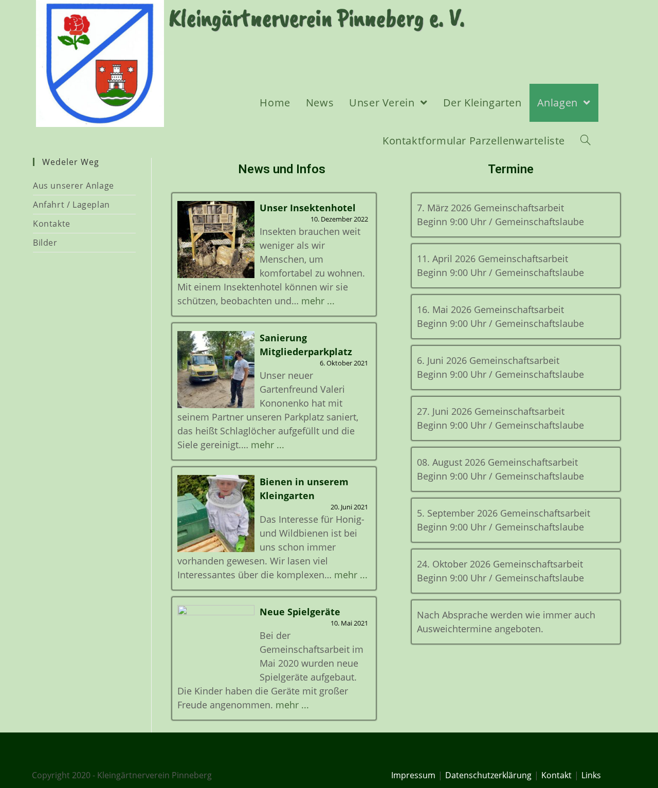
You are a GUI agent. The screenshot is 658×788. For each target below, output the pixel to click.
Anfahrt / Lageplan (71, 204)
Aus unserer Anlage (73, 185)
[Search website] (585, 141)
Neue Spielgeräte (300, 612)
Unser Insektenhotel (308, 207)
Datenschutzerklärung (488, 775)
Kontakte (51, 223)
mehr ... (318, 301)
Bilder (45, 242)
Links (591, 775)
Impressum (413, 775)
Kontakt (556, 775)
